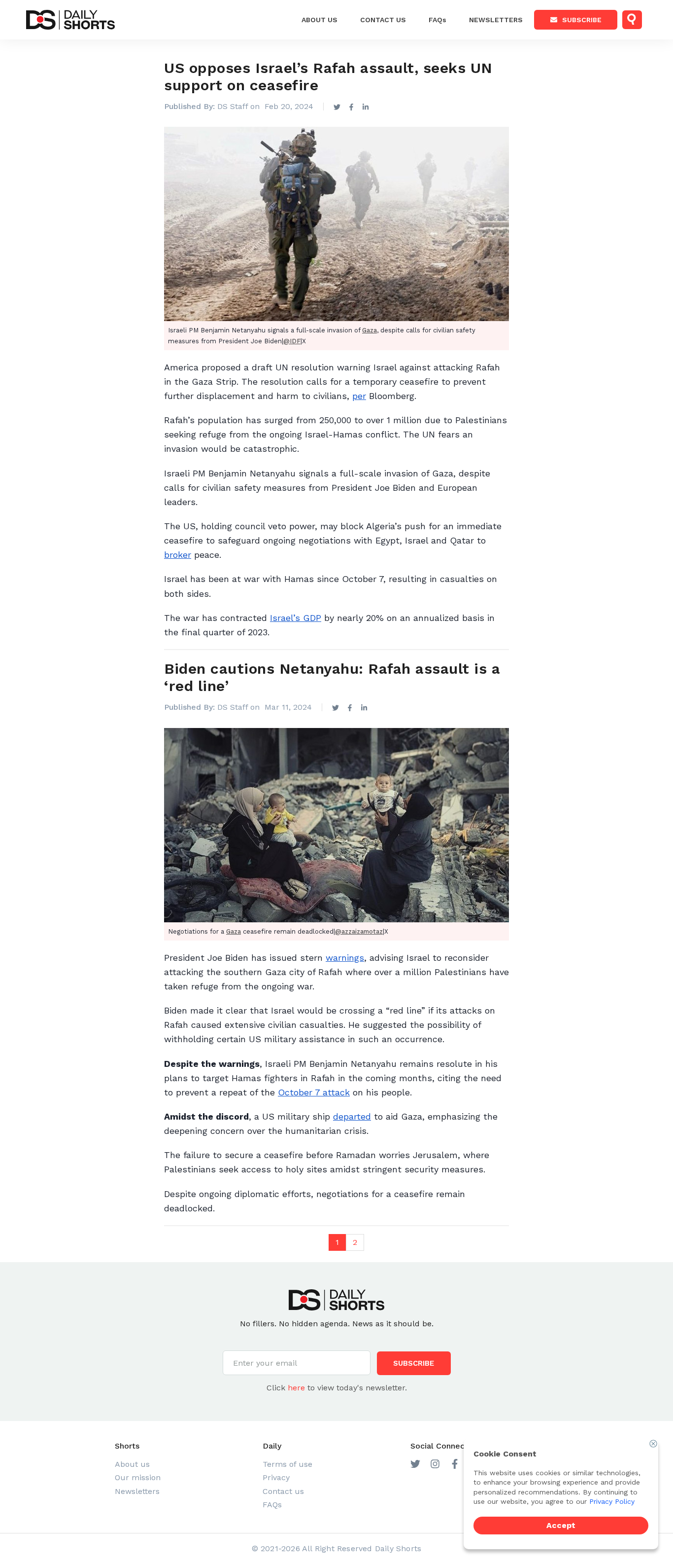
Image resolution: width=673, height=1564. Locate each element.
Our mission (138, 1477)
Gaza (369, 330)
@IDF (292, 341)
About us (319, 20)
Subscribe (582, 20)
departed (352, 1116)
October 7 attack (314, 1092)
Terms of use (287, 1464)
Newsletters (496, 20)
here (296, 1387)
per (359, 396)
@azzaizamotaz (359, 931)
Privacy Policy (612, 1501)
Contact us (283, 1491)
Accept (560, 1525)
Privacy (276, 1477)
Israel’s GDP (295, 618)
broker (177, 554)
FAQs (437, 20)
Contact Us (383, 20)
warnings (345, 957)
